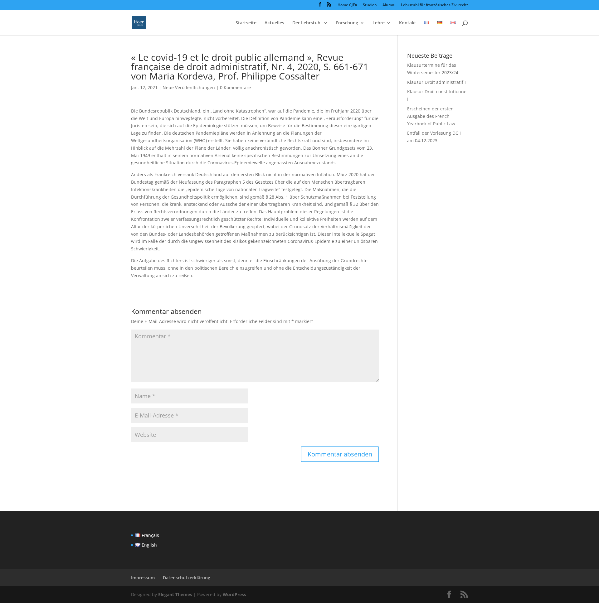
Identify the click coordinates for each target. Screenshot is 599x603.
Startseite (246, 23)
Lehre (379, 23)
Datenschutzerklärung (186, 578)
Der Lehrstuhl (307, 23)
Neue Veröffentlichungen (189, 87)
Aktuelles (274, 23)
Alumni (388, 5)
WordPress (234, 594)
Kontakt (407, 23)
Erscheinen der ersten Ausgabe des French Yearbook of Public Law (431, 116)
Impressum (143, 578)
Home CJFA (347, 5)
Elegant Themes (175, 594)
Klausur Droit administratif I (436, 82)
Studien (370, 5)
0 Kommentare (235, 87)
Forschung (347, 23)
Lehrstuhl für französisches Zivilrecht (434, 5)
